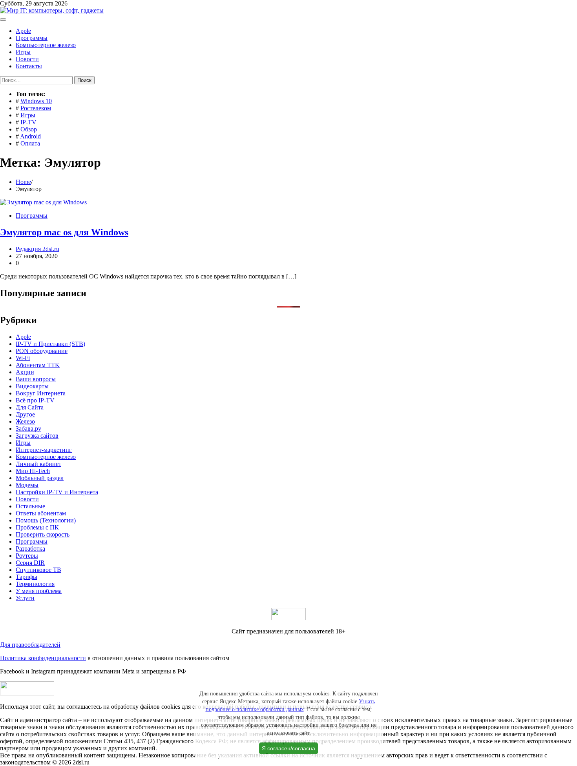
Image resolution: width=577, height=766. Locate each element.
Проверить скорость (42, 534)
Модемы (27, 485)
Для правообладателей (30, 644)
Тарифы (26, 576)
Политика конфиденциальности (43, 658)
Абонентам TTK (38, 365)
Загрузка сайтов (37, 435)
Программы (31, 38)
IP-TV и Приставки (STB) (50, 343)
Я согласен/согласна (288, 748)
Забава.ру (28, 428)
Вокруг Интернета (41, 393)
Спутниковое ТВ (38, 569)
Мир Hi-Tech (33, 471)
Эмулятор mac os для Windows (64, 232)
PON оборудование (42, 351)
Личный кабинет (38, 463)
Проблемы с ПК (37, 527)
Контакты (29, 66)
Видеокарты (32, 386)
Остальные (30, 506)
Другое (25, 414)
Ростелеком (35, 108)
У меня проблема (39, 591)
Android (30, 136)
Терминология (35, 583)
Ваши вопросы (36, 379)
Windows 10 (36, 101)
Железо (25, 421)
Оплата (30, 143)
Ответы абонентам (41, 513)
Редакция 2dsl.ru (37, 249)
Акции (25, 372)
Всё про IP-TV (35, 400)
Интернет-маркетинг (44, 449)
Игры (23, 52)
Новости (27, 59)
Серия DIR (30, 562)
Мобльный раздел (40, 478)
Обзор (28, 129)
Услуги (25, 598)
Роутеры (27, 555)
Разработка (30, 548)
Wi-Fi (23, 358)
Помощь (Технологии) (46, 520)
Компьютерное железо (46, 45)
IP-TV (28, 122)
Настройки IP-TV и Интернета (57, 492)
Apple (23, 30)
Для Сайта (30, 407)
